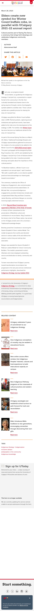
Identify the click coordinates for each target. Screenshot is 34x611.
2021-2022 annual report (23, 148)
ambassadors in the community (11, 452)
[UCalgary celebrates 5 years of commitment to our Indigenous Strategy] (5, 325)
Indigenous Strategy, (8, 286)
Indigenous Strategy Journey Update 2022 (15, 273)
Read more (13, 331)
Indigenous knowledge (8, 454)
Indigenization (19, 447)
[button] (6, 56)
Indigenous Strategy (7, 447)
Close (29, 599)
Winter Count (27, 128)
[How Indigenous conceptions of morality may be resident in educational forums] (5, 343)
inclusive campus (6, 449)
